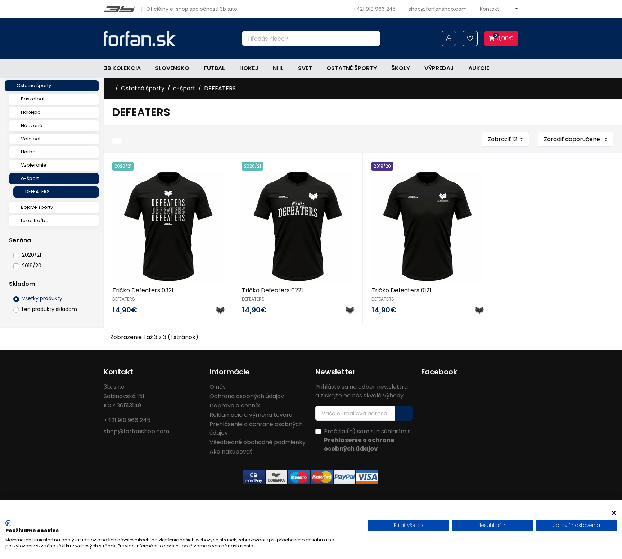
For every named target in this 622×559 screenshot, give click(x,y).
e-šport (30, 178)
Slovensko (172, 68)
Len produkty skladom (49, 309)
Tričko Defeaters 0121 (401, 290)
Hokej (248, 68)
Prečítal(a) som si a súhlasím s (367, 440)
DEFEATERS (37, 191)
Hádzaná (31, 125)
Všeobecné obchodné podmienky (257, 442)
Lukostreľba (35, 220)
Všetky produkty (42, 298)
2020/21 (31, 254)
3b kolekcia (122, 68)
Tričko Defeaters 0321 (142, 290)
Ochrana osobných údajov (246, 396)
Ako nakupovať (230, 451)
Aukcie (478, 68)
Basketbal (32, 98)
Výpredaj (439, 68)
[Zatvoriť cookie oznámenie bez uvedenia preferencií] (614, 512)
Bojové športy (37, 207)
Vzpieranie (33, 165)
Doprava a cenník (234, 405)
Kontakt (489, 9)
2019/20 (31, 265)
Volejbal (30, 138)
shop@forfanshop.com (438, 9)
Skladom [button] (22, 284)
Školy (400, 68)
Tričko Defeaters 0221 (272, 290)
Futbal (214, 68)
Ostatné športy (351, 68)
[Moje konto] (449, 38)
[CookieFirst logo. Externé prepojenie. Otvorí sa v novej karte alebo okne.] (8, 523)
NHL (278, 68)
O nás (217, 387)
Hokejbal (31, 112)
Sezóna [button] (20, 240)
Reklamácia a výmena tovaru (250, 415)
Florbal (29, 151)
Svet (305, 68)
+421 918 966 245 (374, 9)
